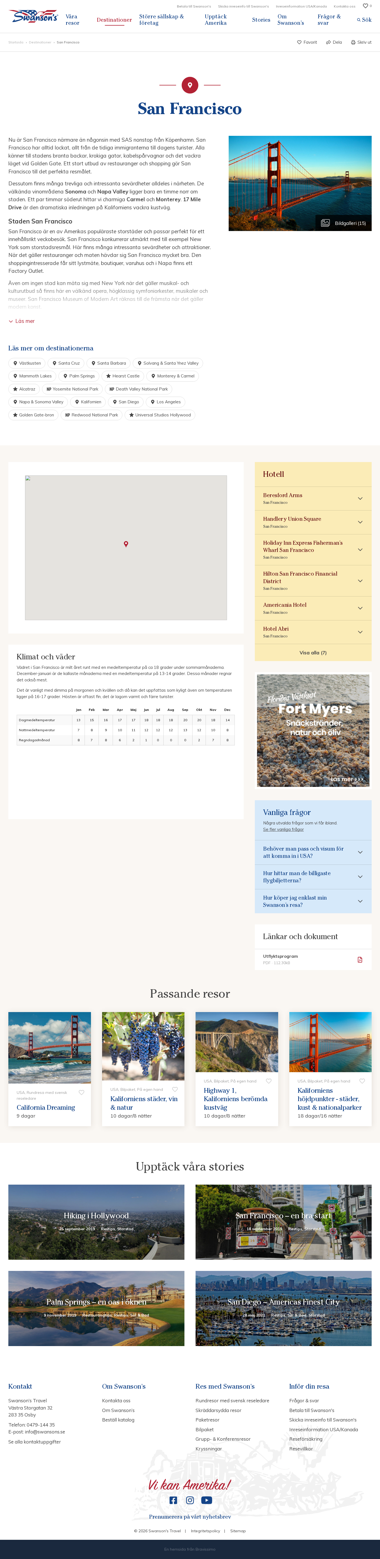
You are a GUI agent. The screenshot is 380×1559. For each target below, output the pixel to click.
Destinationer (114, 19)
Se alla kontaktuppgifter (34, 1442)
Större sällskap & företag (161, 19)
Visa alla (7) (313, 652)
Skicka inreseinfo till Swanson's (243, 6)
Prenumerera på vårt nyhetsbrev (190, 1516)
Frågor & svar (329, 19)
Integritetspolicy (205, 1530)
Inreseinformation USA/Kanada (301, 6)
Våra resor (73, 19)
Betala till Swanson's (194, 6)
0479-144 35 (41, 1425)
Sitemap (238, 1530)
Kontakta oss (345, 6)
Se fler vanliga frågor (283, 829)
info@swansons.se (45, 1432)
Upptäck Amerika (216, 19)
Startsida (16, 42)
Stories (261, 19)
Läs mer (24, 321)
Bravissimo (206, 1549)
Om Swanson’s (291, 19)
